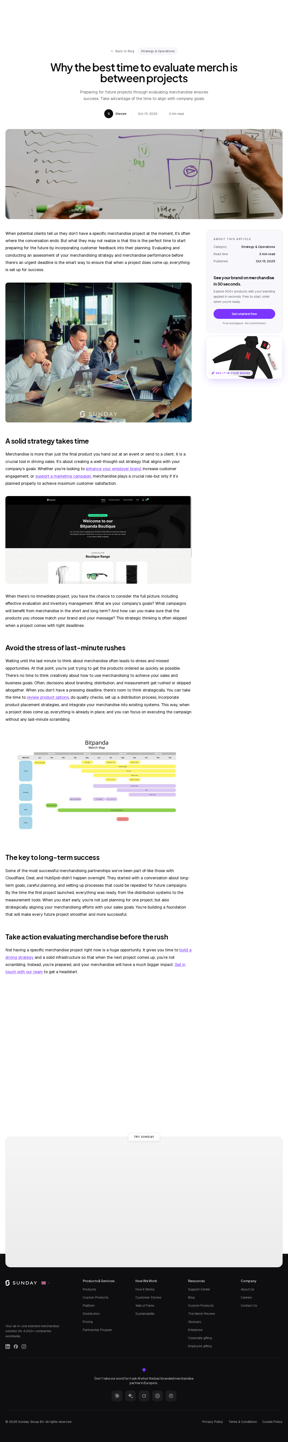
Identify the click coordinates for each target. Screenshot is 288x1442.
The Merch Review (201, 1314)
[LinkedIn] (7, 1346)
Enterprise (195, 1330)
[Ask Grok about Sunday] (144, 1395)
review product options (48, 697)
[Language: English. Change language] (271, 4)
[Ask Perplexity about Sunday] (171, 1395)
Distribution (91, 1314)
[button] (244, 357)
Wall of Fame (144, 1306)
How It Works (145, 1289)
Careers (246, 1297)
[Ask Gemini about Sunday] (130, 1395)
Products (89, 1289)
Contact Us (249, 1306)
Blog (191, 1297)
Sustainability (145, 1314)
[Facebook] (16, 1346)
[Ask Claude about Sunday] (117, 1395)
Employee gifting (200, 1346)
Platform (88, 1306)
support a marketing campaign (63, 476)
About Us (247, 1289)
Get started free (244, 314)
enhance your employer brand (113, 468)
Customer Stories (148, 1297)
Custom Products (95, 1297)
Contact (203, 4)
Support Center (199, 1289)
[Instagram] (24, 1346)
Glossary (194, 1322)
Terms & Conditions (243, 1422)
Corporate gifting (200, 1338)
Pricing (88, 1322)
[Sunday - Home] (29, 4)
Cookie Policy (272, 1422)
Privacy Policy (212, 1422)
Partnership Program (97, 1330)
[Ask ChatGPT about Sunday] (157, 1395)
